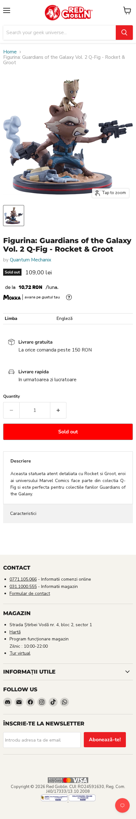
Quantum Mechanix (30, 260)
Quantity (11, 396)
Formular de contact (29, 593)
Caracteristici (23, 513)
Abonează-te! (105, 739)
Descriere (20, 461)
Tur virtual (19, 653)
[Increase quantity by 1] (58, 410)
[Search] (124, 32)
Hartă (15, 632)
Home (10, 52)
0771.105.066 (23, 579)
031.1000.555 (23, 587)
